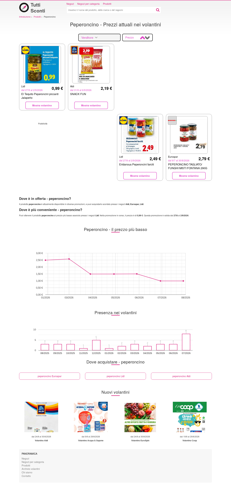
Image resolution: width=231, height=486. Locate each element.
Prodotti (107, 3)
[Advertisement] (66, 148)
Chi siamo (27, 472)
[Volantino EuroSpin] (140, 417)
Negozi (70, 3)
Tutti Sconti (38, 8)
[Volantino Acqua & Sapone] (91, 417)
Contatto (26, 476)
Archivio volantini (31, 468)
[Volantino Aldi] (41, 417)
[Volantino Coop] (190, 417)
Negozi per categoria (88, 3)
